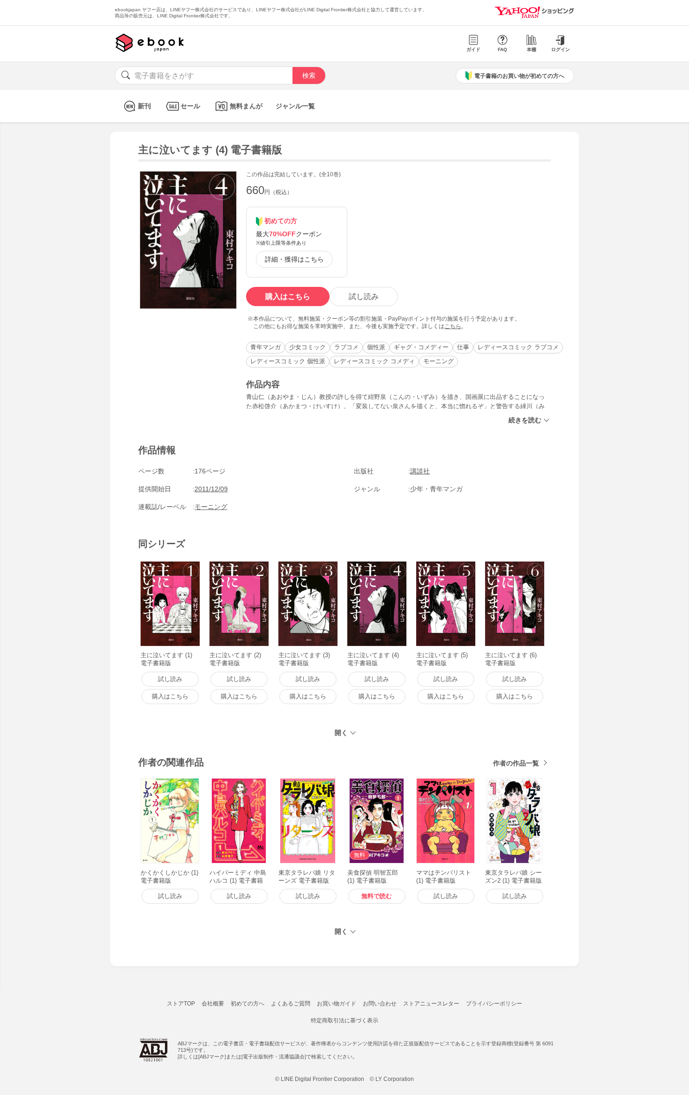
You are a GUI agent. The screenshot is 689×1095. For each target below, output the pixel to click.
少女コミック (307, 347)
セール (190, 106)
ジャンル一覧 (295, 106)
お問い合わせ (380, 1003)
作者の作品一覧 (516, 763)
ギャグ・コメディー (421, 347)
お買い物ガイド (336, 1003)
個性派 (376, 347)
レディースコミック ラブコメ (518, 347)
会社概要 (213, 1003)
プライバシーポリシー (494, 1003)
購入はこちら (287, 296)
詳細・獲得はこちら (294, 259)
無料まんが (246, 106)
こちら (452, 326)
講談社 (420, 471)
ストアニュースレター (431, 1003)
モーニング (438, 361)
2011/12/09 (211, 489)
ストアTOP (181, 1003)
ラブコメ (346, 347)
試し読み (364, 296)
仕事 (463, 347)
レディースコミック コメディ (374, 361)
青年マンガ (265, 347)
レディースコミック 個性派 (287, 361)
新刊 (144, 106)
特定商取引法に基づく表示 (344, 1020)
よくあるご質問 (290, 1003)
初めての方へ (247, 1003)
